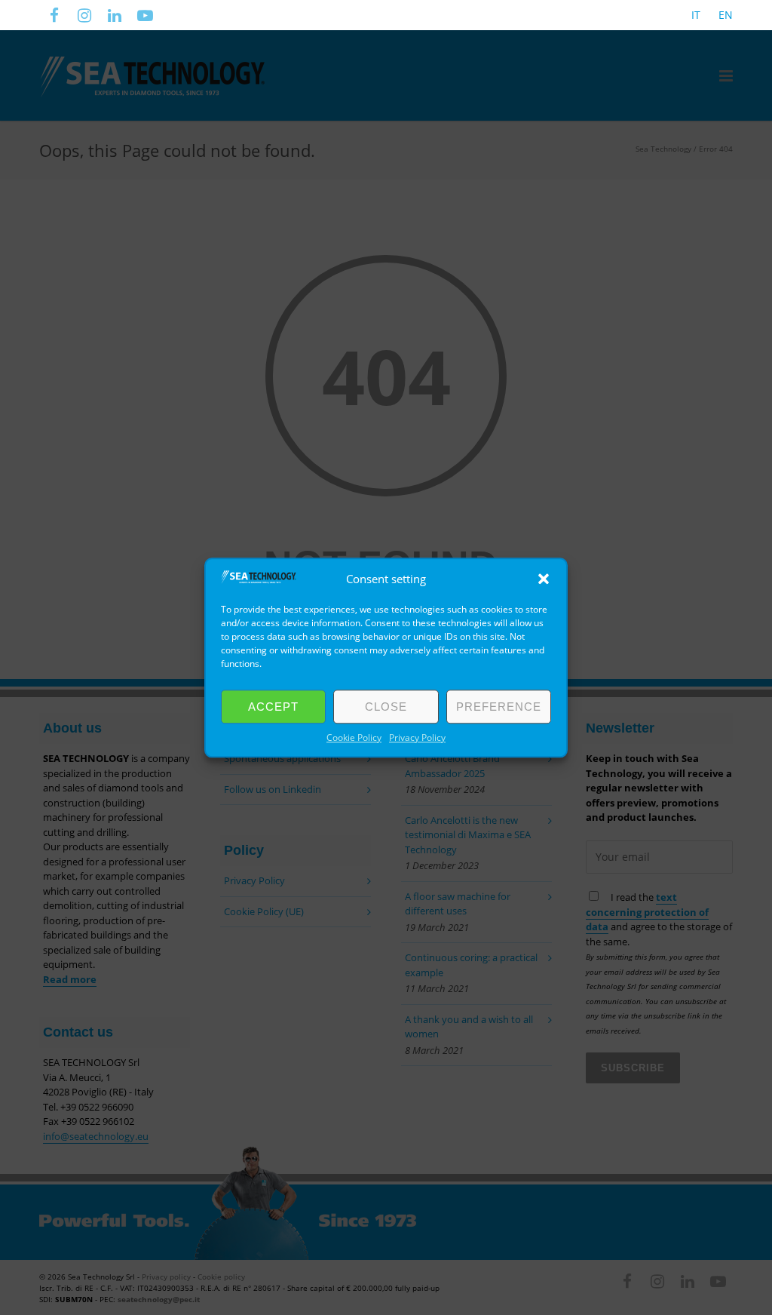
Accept (273, 706)
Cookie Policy (353, 737)
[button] (543, 578)
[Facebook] (54, 15)
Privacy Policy (417, 737)
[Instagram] (84, 15)
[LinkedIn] (115, 15)
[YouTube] (145, 15)
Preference (498, 706)
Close (386, 706)
